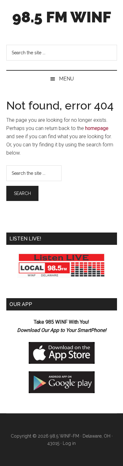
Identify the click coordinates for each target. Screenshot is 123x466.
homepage (96, 128)
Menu (66, 79)
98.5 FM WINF (61, 17)
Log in (69, 443)
